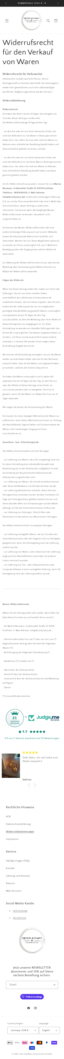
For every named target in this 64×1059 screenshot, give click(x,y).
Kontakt (10, 868)
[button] (7, 21)
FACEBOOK (19, 918)
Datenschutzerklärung (18, 824)
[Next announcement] (58, 3)
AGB (8, 816)
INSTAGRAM (20, 911)
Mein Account (13, 891)
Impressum (12, 839)
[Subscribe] (54, 985)
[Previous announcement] (6, 3)
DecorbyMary (26, 1054)
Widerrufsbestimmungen (20, 831)
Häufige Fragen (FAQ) (18, 860)
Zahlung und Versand (18, 876)
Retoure (10, 883)
